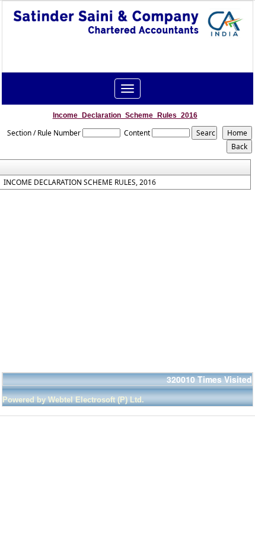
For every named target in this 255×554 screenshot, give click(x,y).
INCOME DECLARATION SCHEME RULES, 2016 (80, 182)
